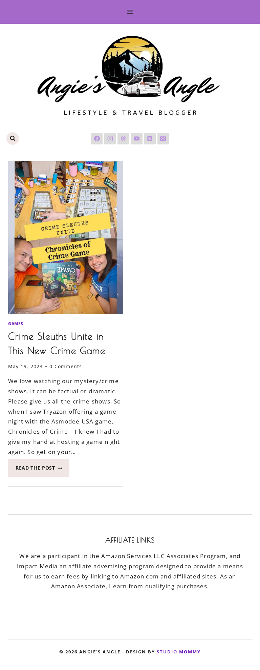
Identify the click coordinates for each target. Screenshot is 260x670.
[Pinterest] (150, 138)
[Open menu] (130, 11)
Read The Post (42, 470)
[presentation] (65, 237)
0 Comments (65, 366)
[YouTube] (137, 138)
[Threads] (123, 138)
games (15, 323)
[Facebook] (97, 138)
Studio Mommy (179, 652)
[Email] (163, 138)
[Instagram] (110, 138)
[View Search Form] (12, 138)
